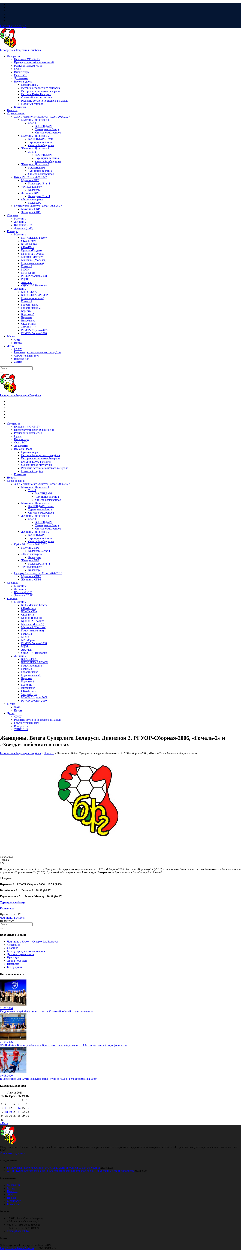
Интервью (13, 963)
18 (6, 1111)
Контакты (13, 1204)
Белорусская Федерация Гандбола (20, 50)
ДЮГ (10, 1194)
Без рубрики (14, 967)
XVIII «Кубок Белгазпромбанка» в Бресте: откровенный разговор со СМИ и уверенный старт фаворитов (70, 1170)
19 (10, 1111)
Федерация (13, 944)
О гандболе (14, 1200)
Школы (11, 1197)
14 (19, 1107)
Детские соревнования (20, 954)
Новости (12, 1191)
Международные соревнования (26, 951)
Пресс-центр (14, 957)
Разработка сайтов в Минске (17, 1248)
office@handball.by (18, 1230)
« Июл (4, 1123)
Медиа (11, 1188)
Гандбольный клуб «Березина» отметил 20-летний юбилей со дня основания (53, 1167)
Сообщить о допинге (12, 1153)
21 (19, 1111)
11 (6, 1107)
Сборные (12, 947)
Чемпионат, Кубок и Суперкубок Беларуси (33, 941)
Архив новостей (17, 960)
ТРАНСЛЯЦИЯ (13, 26)
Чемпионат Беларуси (12, 917)
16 (27, 1107)
